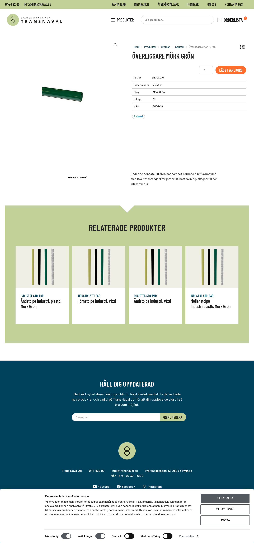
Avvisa (225, 520)
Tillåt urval (225, 509)
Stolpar (165, 46)
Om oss (211, 4)
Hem (136, 46)
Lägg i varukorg (230, 70)
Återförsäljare (168, 4)
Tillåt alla (225, 498)
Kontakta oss (234, 4)
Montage (193, 4)
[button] (115, 44)
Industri (179, 46)
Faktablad (119, 4)
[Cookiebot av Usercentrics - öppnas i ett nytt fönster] (22, 536)
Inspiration (141, 4)
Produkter (150, 46)
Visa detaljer (186, 536)
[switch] (100, 536)
